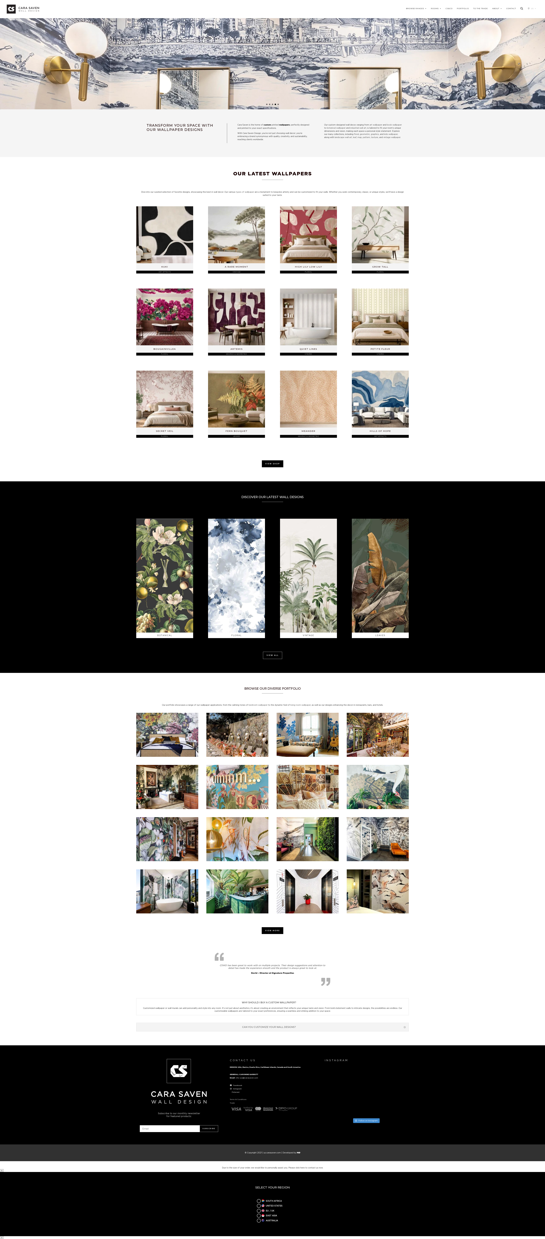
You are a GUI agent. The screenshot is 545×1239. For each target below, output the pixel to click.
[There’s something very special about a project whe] (366, 1092)
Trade (232, 1103)
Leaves (236, 436)
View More (272, 930)
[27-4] (237, 808)
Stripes (308, 354)
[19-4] (237, 756)
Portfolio (463, 8)
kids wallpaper (391, 134)
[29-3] (378, 808)
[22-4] (167, 808)
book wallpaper (394, 125)
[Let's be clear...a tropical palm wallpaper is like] (366, 1108)
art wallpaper (376, 125)
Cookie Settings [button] (517, 1234)
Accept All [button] (535, 1234)
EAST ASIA (271, 1215)
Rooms (435, 8)
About (495, 8)
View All (273, 655)
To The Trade (480, 8)
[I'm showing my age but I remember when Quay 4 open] (337, 1075)
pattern (366, 137)
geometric (365, 134)
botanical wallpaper (336, 128)
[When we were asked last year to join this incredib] (395, 1108)
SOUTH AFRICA (274, 1201)
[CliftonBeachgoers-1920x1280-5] (378, 860)
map (360, 137)
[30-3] (167, 860)
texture (374, 137)
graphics (375, 134)
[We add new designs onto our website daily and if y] (366, 1075)
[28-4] (308, 808)
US (532, 8)
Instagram (237, 1089)
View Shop (272, 464)
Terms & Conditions (238, 1099)
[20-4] (308, 756)
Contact (511, 8)
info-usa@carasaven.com (247, 1078)
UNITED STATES (274, 1206)
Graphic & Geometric (236, 354)
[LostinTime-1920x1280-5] (237, 913)
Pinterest (236, 1092)
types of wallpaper (245, 192)
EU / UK (270, 1211)
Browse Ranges (415, 8)
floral (356, 134)
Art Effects (165, 272)
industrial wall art (358, 128)
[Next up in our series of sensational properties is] (337, 1108)
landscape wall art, (343, 137)
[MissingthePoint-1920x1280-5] (308, 913)
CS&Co (449, 8)
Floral (308, 272)
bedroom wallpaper (258, 705)
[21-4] (378, 756)
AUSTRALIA (272, 1220)
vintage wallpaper (391, 137)
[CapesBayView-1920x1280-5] (308, 860)
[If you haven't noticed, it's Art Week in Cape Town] (337, 1092)
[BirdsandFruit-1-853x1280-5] (237, 860)
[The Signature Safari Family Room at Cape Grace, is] (395, 1092)
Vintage (237, 272)
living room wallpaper (300, 705)
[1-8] (167, 756)
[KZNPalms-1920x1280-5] (167, 913)
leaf (355, 137)
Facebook (237, 1085)
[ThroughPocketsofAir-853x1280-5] (378, 913)
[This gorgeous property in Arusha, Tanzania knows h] (395, 1075)
